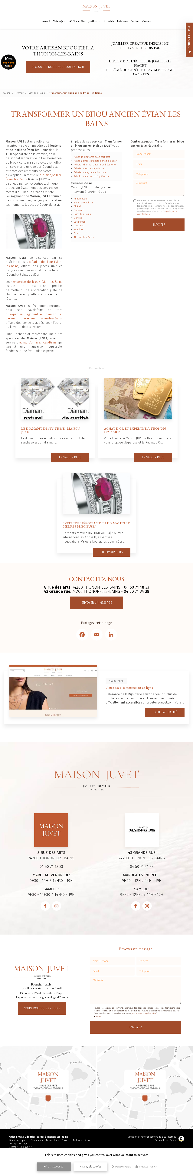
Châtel (77, 206)
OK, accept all (55, 1166)
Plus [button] (98, 1016)
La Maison (122, 21)
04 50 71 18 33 (136, 587)
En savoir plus (70, 457)
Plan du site (37, 1140)
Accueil (46, 21)
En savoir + (26, 1146)
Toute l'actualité (164, 712)
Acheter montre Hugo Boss (89, 168)
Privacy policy (147, 1166)
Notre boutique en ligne (42, 1008)
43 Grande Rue (78, 21)
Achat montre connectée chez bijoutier (95, 160)
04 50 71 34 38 (136, 591)
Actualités (109, 21)
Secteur (19, 93)
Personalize (123, 1166)
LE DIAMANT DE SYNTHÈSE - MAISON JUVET (50, 430)
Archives (77, 1140)
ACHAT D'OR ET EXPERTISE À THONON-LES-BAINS (135, 430)
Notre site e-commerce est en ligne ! (130, 687)
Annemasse (80, 198)
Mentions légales (18, 1140)
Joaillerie (93, 21)
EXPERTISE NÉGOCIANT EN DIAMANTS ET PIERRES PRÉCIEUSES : (96, 525)
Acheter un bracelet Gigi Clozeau (92, 176)
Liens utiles (52, 1140)
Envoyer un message (96, 602)
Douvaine (79, 210)
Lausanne (79, 225)
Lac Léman (80, 221)
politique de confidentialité (144, 1013)
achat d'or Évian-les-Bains (38, 342)
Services (135, 21)
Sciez (77, 233)
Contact (146, 21)
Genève (78, 217)
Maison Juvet (60, 21)
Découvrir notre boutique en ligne (58, 67)
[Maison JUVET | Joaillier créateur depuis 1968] (96, 8)
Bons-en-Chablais (83, 202)
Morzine (78, 229)
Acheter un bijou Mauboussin (90, 172)
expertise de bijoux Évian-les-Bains (37, 282)
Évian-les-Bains (36, 93)
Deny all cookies (91, 1166)
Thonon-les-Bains (84, 237)
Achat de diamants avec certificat (92, 156)
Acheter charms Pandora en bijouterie (95, 164)
